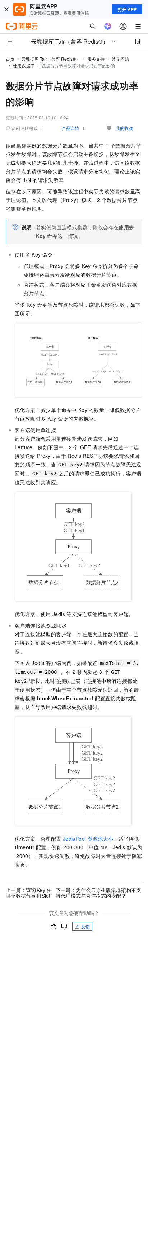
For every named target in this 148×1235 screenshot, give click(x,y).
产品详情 (70, 128)
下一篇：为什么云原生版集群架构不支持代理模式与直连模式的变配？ (98, 892)
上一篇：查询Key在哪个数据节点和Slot (28, 892)
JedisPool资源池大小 (88, 838)
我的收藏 (124, 128)
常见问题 (120, 59)
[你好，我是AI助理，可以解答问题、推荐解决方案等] (107, 26)
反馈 (85, 926)
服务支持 (96, 59)
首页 (10, 59)
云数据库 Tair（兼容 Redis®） (51, 59)
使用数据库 (23, 65)
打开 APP (127, 9)
